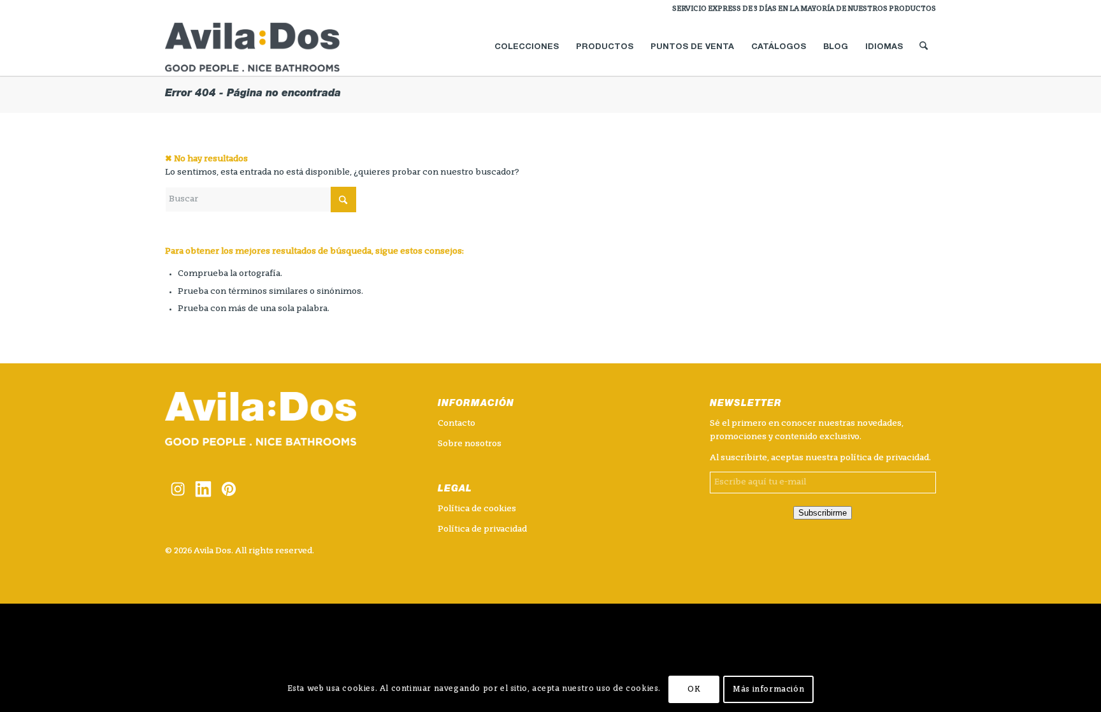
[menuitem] (801, 9)
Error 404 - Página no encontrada (253, 94)
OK (693, 690)
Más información (768, 690)
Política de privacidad (482, 529)
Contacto (456, 423)
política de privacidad (884, 458)
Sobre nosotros (469, 444)
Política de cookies (477, 509)
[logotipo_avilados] (267, 47)
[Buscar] (923, 47)
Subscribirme (822, 513)
